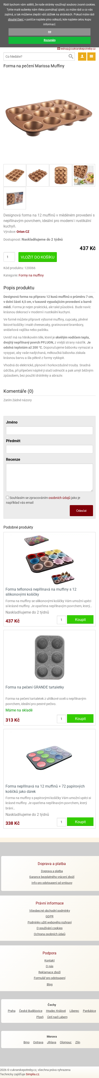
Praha (11, 1011)
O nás (49, 966)
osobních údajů (59, 498)
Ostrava (38, 1042)
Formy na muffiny (31, 275)
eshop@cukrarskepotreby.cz (78, 48)
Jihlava (51, 1042)
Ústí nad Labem (57, 1017)
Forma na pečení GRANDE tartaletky (35, 687)
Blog (49, 984)
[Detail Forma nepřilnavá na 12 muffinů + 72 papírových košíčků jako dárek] (49, 756)
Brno (26, 1042)
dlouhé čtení (15, 19)
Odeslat (81, 510)
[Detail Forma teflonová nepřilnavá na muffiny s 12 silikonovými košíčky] (49, 559)
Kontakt (49, 960)
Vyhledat (71, 56)
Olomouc (66, 1042)
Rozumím (49, 40)
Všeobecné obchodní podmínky (49, 910)
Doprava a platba (52, 871)
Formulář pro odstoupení (49, 978)
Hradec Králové (56, 1011)
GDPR (49, 916)
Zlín (77, 1042)
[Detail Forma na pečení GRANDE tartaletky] (49, 657)
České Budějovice (30, 1011)
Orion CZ (23, 231)
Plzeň (40, 1017)
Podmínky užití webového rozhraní (50, 922)
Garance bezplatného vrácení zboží (51, 877)
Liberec (74, 1011)
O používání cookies (50, 928)
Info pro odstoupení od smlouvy (52, 883)
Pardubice (89, 1011)
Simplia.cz (32, 1074)
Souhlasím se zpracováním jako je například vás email (43, 500)
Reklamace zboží (49, 972)
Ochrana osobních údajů (49, 934)
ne (49, 31)
